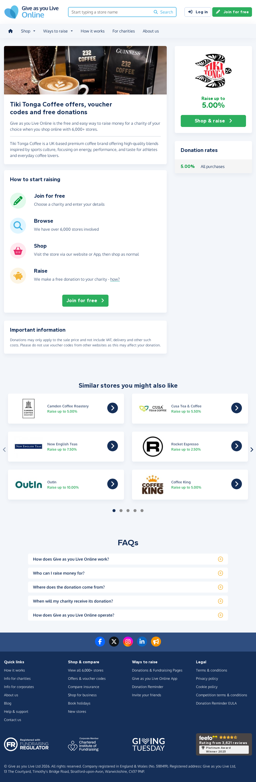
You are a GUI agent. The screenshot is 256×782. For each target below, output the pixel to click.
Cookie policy (207, 687)
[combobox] (109, 11)
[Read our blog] (156, 644)
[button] (213, 70)
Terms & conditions (211, 670)
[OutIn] (112, 487)
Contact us (12, 720)
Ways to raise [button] (55, 30)
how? (115, 279)
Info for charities (17, 678)
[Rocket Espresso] (236, 449)
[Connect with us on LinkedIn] (142, 644)
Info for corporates (19, 687)
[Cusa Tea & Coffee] (236, 411)
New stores (77, 711)
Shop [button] (25, 30)
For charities (123, 30)
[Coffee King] (236, 487)
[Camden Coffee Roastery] (112, 411)
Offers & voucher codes (87, 678)
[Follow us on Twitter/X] (114, 644)
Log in (202, 11)
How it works (92, 30)
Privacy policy (207, 678)
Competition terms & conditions (221, 695)
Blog (7, 703)
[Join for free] (18, 206)
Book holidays (79, 703)
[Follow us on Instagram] (128, 644)
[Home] (10, 31)
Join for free (236, 11)
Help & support (16, 711)
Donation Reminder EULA (216, 703)
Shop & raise (210, 121)
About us (151, 30)
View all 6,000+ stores (86, 670)
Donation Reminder (147, 687)
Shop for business (82, 695)
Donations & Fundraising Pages (157, 670)
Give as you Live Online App (154, 678)
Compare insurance (83, 687)
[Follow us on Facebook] (100, 644)
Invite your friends (146, 695)
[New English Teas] (112, 449)
